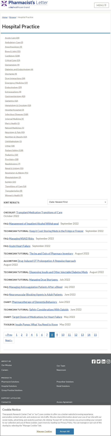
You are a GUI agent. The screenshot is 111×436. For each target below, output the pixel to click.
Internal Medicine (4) (14, 119)
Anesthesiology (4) (13, 47)
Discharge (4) (11, 74)
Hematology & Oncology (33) (18, 105)
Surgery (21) (10, 182)
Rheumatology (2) (13, 177)
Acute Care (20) (12, 38)
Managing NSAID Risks (21, 238)
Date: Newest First (58, 202)
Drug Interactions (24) (15, 78)
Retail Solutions (63, 386)
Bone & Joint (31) (13, 51)
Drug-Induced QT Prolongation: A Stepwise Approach (47, 260)
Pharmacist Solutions (10, 382)
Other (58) (10, 146)
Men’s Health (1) (12, 123)
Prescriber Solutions (65, 382)
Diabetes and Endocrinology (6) (19, 69)
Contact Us (6, 402)
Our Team (61, 366)
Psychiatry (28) (11, 159)
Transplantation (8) (13, 191)
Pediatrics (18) (11, 155)
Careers (4, 370)
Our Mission (6, 365)
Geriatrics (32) (11, 101)
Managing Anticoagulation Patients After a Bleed (35, 287)
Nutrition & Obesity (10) (16, 137)
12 (75, 334)
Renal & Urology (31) (14, 168)
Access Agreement (64, 402)
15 (95, 334)
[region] (55, 420)
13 (82, 334)
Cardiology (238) (12, 56)
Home (4, 17)
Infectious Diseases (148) (16, 114)
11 (69, 334)
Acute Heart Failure (19, 245)
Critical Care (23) (12, 60)
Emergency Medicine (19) (16, 83)
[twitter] (98, 362)
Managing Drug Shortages (43, 279)
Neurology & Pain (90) (15, 132)
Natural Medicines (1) (14, 128)
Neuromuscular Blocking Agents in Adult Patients (36, 294)
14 (88, 334)
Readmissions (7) (12, 164)
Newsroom (61, 370)
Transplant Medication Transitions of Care (39, 212)
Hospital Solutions (9, 386)
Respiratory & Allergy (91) (16, 173)
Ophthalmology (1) (13, 141)
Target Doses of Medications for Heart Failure (37, 316)
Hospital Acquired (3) (14, 110)
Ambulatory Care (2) (14, 42)
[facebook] (94, 362)
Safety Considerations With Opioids (49, 309)
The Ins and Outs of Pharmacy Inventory (51, 253)
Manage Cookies (44, 431)
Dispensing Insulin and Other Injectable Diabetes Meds (58, 272)
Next (8, 340)
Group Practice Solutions (11, 390)
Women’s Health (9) (14, 195)
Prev (8, 334)
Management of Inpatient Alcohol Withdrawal (34, 223)
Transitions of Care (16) (15, 186)
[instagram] (108, 362)
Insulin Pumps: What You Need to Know (36, 324)
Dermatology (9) (12, 65)
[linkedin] (103, 362)
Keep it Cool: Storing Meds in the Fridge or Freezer (56, 231)
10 (62, 334)
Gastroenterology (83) (15, 96)
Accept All (65, 431)
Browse (12, 17)
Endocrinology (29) (13, 87)
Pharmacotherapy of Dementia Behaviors (34, 301)
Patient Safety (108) (14, 150)
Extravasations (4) (13, 92)
